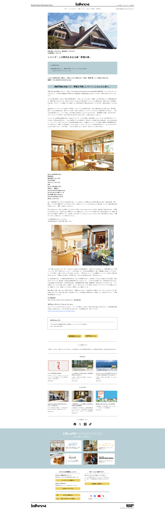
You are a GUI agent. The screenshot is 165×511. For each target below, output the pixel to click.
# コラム (55, 349)
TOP (65, 8)
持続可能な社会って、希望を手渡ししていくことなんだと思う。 (69, 68)
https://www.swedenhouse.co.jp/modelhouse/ (61, 311)
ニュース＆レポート (72, 8)
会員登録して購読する (97, 483)
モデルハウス (125, 5)
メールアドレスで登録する (67, 480)
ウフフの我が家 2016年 (54, 373)
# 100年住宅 (75, 349)
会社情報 (90, 498)
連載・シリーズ (82, 8)
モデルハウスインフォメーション (62, 70)
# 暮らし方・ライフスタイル (64, 349)
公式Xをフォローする (68, 488)
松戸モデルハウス (55, 320)
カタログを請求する (68, 495)
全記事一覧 (98, 8)
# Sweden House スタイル (109, 349)
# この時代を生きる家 (97, 349)
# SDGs (50, 349)
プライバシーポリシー (100, 498)
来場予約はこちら (91, 336)
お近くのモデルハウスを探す (68, 498)
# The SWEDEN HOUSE (85, 349)
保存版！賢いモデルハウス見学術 (105, 404)
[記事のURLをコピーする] (90, 424)
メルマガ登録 (118, 5)
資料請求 (132, 5)
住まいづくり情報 (90, 8)
